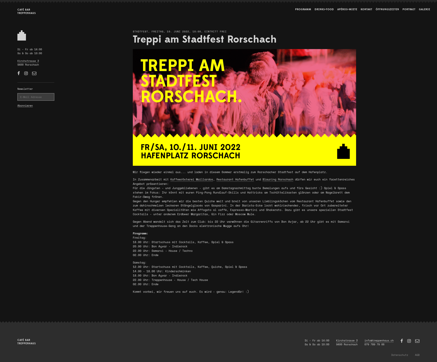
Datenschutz (399, 355)
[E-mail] (34, 73)
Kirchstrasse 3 (28, 61)
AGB (417, 355)
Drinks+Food (324, 9)
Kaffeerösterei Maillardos (191, 179)
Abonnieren (25, 105)
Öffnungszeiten (387, 9)
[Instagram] (26, 73)
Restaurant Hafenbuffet (235, 179)
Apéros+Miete (347, 9)
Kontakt (366, 9)
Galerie (424, 9)
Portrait (409, 9)
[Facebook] (19, 73)
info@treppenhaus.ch (379, 340)
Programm (303, 9)
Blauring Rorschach (278, 179)
